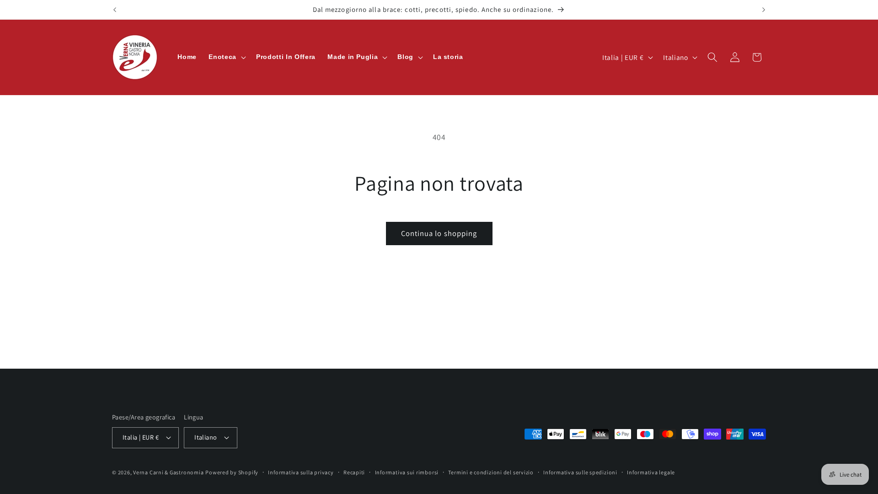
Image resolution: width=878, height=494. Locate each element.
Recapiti (354, 472)
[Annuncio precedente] (115, 9)
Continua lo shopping (439, 233)
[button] (226, 57)
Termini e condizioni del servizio (490, 472)
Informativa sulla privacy (300, 472)
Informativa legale (651, 472)
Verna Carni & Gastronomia (168, 472)
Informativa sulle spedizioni (580, 472)
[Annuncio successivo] (764, 9)
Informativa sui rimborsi (407, 472)
